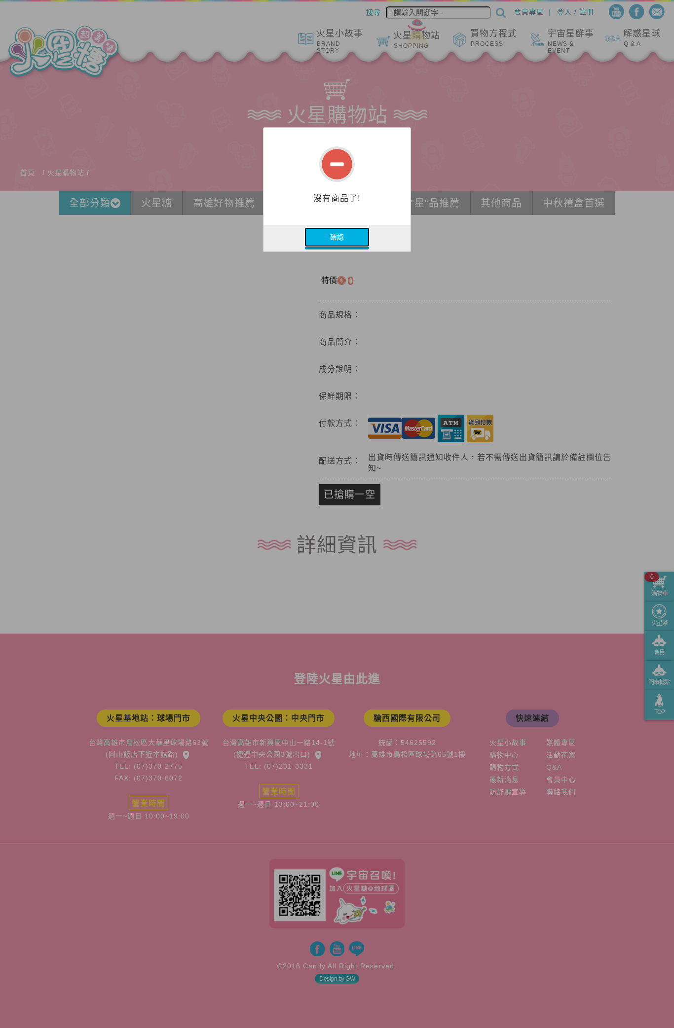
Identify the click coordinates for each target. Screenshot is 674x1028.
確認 (337, 237)
